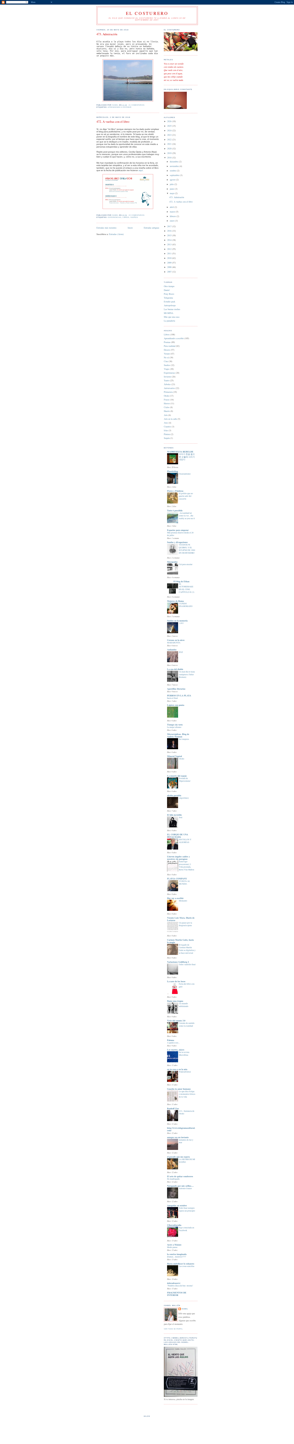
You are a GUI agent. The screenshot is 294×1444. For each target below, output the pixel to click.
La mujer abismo (174, 727)
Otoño (166, 395)
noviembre (174, 166)
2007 (169, 271)
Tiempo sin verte (175, 724)
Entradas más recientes (106, 227)
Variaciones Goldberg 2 (178, 961)
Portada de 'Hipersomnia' (184, 779)
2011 (169, 253)
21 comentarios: (137, 105)
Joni (180, 817)
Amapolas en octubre (177, 1205)
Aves (166, 422)
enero (172, 220)
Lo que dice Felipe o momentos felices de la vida (187, 1094)
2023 (169, 134)
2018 (169, 157)
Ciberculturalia (174, 1225)
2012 (169, 249)
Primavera (168, 391)
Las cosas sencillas (186, 1266)
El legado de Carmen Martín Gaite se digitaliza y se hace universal (187, 948)
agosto (173, 179)
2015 (169, 235)
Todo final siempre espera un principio (187, 1209)
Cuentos (167, 426)
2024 (169, 130)
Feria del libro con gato (186, 985)
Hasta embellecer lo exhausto (180, 1263)
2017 (169, 226)
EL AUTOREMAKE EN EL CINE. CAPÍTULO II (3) (186, 588)
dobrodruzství (173, 1283)
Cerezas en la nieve (176, 640)
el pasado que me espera (178, 1156)
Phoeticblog (172, 471)
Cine (166, 361)
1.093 (181, 623)
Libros (126, 217)
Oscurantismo (185, 473)
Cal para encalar (185, 564)
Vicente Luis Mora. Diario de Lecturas (180, 919)
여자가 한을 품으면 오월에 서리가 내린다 (187, 457)
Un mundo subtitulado (183, 1005)
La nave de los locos (176, 981)
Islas (166, 430)
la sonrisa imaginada (177, 1254)
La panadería (169, 320)
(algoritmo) (184, 798)
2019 (169, 153)
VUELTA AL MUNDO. (184, 882)
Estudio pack (169, 301)
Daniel (167, 290)
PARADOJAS (185, 1071)
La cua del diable (175, 669)
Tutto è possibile (175, 510)
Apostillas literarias (176, 688)
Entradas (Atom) (116, 234)
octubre (173, 170)
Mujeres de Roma (175, 601)
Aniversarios (169, 388)
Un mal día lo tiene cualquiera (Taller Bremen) (187, 674)
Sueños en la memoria (177, 620)
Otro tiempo (169, 286)
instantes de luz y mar (186, 1141)
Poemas (167, 342)
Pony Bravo (169, 293)
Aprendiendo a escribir (119, 107)
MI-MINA (168, 313)
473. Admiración (106, 34)
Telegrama (168, 297)
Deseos (167, 349)
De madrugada (173, 1178)
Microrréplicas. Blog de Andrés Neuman (178, 735)
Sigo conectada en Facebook (186, 1229)
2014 (169, 239)
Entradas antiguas (151, 227)
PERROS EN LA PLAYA (179, 695)
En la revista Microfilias (184, 1053)
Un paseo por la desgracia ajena (185, 924)
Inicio (130, 227)
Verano (167, 353)
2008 (169, 267)
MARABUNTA (173, 642)
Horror (167, 403)
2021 (169, 143)
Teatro (166, 380)
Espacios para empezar (178, 530)
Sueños (134, 217)
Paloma (170, 1040)
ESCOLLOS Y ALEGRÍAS (185, 841)
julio (172, 184)
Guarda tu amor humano (179, 1088)
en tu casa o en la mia (177, 1069)
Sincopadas (172, 561)
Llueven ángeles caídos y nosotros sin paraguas (178, 858)
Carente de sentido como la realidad (186, 1024)
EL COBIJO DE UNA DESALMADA (177, 835)
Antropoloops (170, 305)
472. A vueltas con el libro (112, 121)
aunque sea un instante (178, 1137)
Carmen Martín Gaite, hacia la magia (180, 941)
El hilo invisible (174, 814)
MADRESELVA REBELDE (180, 451)
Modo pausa (172, 1247)
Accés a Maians (174, 1244)
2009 (169, 262)
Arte (166, 415)
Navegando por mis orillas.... (180, 1185)
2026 (169, 121)
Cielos (167, 407)
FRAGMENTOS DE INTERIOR (176, 1294)
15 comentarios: (137, 215)
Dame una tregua (175, 1001)
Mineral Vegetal (174, 756)
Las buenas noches (172, 309)
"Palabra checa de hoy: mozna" (180, 1285)
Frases (167, 399)
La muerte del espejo (177, 775)
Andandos (172, 649)
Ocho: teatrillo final (187, 964)
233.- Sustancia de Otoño (186, 1112)
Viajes (166, 368)
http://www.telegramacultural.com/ (181, 1129)
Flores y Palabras (175, 490)
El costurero (147, 13)
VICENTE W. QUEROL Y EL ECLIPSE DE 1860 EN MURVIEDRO (187, 548)
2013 (169, 244)
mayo (172, 193)
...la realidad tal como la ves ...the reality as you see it (187, 516)
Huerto (167, 411)
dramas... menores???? (176, 1256)
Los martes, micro (175, 1049)
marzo (173, 211)
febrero (173, 216)
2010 (169, 258)
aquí (141, 170)
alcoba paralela (174, 795)
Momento (183, 900)
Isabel (184, 1309)
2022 (169, 139)
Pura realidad (169, 345)
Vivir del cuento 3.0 (176, 1020)
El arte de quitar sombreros (180, 1176)
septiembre (175, 175)
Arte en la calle (170, 418)
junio (172, 188)
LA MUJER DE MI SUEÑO (187, 1160)
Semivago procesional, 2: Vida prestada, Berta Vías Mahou (186, 865)
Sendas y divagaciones (177, 542)
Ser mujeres (184, 739)
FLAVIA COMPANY (177, 878)
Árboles (167, 384)
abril (172, 207)
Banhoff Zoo (173, 1108)
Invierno (167, 376)
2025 (169, 125)
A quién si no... (173, 1042)
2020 (169, 148)
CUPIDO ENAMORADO (185, 605)
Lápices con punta (175, 705)
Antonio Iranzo (185, 1188)
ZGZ (181, 652)
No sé (166, 357)
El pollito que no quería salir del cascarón (186, 496)
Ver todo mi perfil (173, 1329)
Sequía (167, 438)
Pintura (167, 434)
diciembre (174, 161)
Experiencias (114, 217)
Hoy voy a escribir (175, 898)
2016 (169, 230)
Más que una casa (171, 316)
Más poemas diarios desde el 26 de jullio (180, 534)
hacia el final (172, 698)
